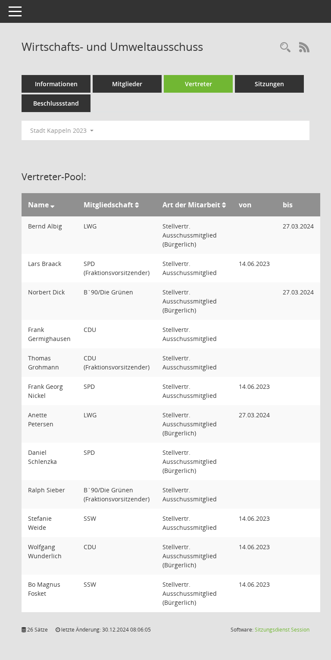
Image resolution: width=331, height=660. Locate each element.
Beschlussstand (56, 103)
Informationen (56, 84)
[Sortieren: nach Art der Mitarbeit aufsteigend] (224, 205)
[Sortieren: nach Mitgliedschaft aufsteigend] (137, 205)
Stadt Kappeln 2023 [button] (59, 130)
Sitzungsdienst (282, 629)
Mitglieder (127, 84)
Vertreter (198, 84)
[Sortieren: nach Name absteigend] (52, 205)
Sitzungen (269, 84)
